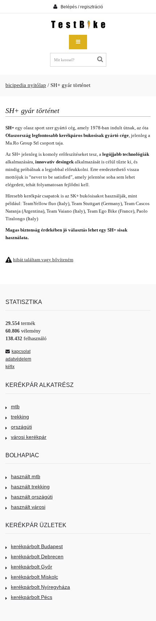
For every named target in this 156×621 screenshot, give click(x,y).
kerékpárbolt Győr (31, 567)
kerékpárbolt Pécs (31, 597)
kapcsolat (21, 351)
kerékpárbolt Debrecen (37, 556)
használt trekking (30, 486)
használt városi (28, 507)
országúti (21, 427)
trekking (20, 417)
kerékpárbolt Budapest (37, 546)
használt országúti (32, 497)
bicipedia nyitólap (25, 85)
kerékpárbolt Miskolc (34, 577)
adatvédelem (18, 359)
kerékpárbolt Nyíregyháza (40, 587)
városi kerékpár (28, 437)
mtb (15, 406)
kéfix (10, 366)
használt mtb (25, 476)
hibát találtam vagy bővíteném (43, 259)
